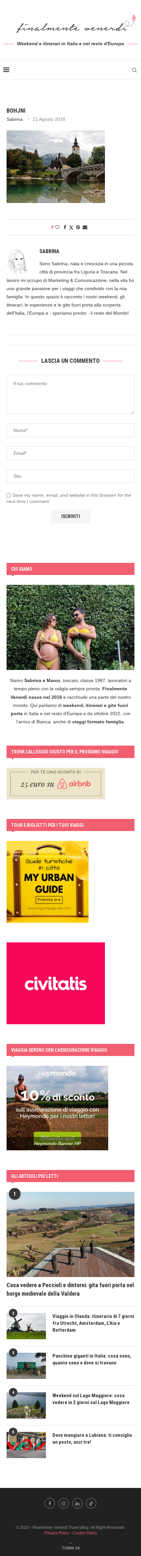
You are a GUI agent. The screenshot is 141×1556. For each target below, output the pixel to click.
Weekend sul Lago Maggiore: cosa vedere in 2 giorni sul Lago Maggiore (91, 1399)
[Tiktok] (91, 1503)
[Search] (134, 70)
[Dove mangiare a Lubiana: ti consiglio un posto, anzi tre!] (26, 1445)
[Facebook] (50, 1503)
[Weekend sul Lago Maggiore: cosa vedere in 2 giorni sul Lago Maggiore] (26, 1405)
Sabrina (15, 119)
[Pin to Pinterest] (78, 227)
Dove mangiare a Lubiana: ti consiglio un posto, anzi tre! (92, 1438)
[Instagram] (63, 1503)
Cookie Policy (84, 1533)
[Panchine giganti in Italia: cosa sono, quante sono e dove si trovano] (26, 1366)
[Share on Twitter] (71, 227)
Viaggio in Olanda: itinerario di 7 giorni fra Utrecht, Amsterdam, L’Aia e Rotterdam (93, 1323)
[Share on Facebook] (65, 227)
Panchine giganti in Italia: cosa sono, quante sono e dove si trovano (91, 1359)
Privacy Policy (56, 1533)
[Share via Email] (85, 227)
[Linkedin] (77, 1503)
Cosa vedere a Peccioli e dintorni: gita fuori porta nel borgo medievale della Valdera (70, 1289)
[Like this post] (57, 227)
